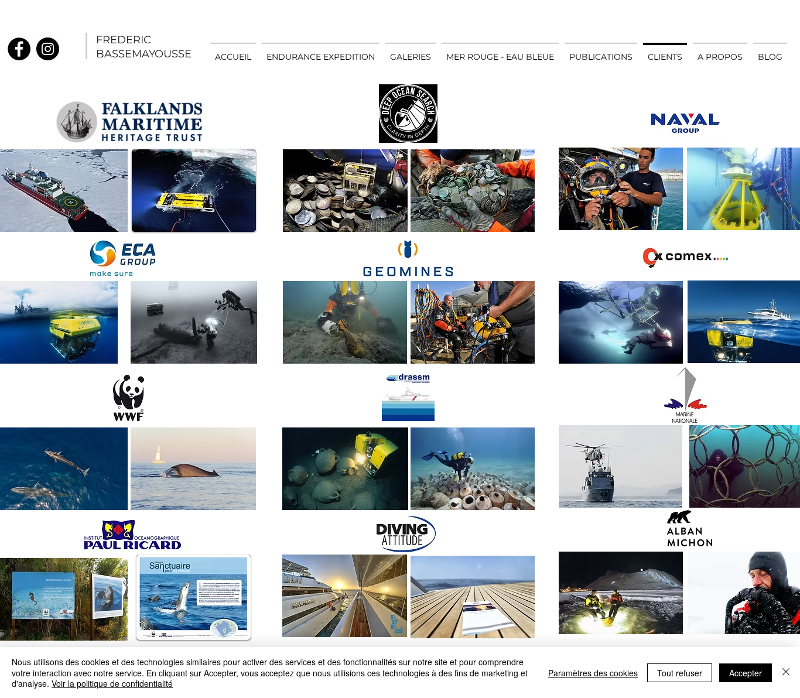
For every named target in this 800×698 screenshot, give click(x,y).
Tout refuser (679, 673)
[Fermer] (786, 672)
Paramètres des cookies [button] (593, 673)
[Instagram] (47, 48)
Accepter (745, 673)
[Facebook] (19, 48)
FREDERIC (123, 39)
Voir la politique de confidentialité (112, 683)
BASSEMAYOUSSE (144, 53)
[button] (410, 51)
